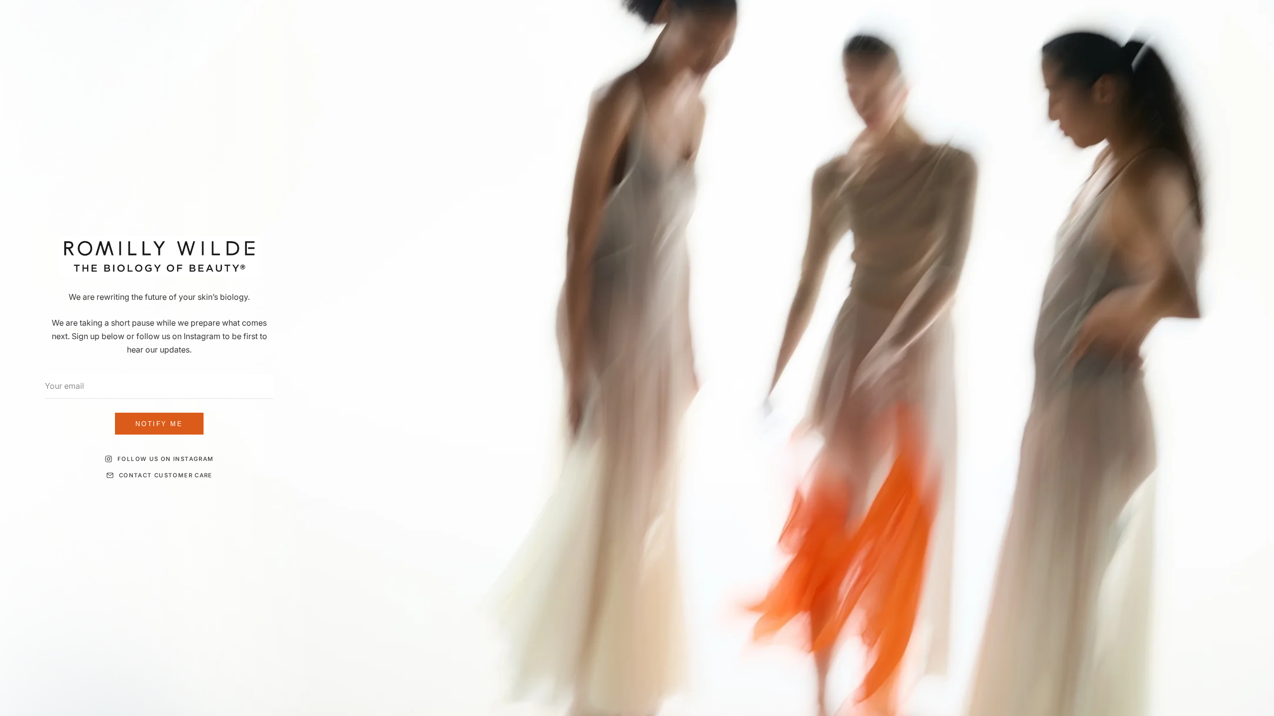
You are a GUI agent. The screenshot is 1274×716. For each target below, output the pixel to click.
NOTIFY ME (159, 424)
